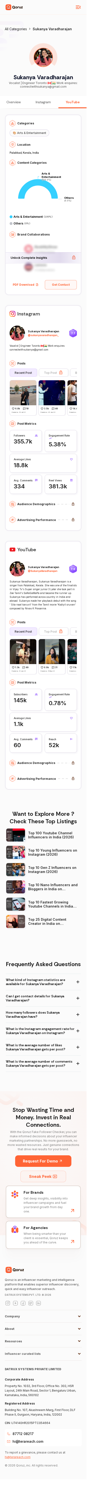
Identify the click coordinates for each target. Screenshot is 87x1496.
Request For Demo (40, 1161)
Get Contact (61, 284)
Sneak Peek (40, 1176)
